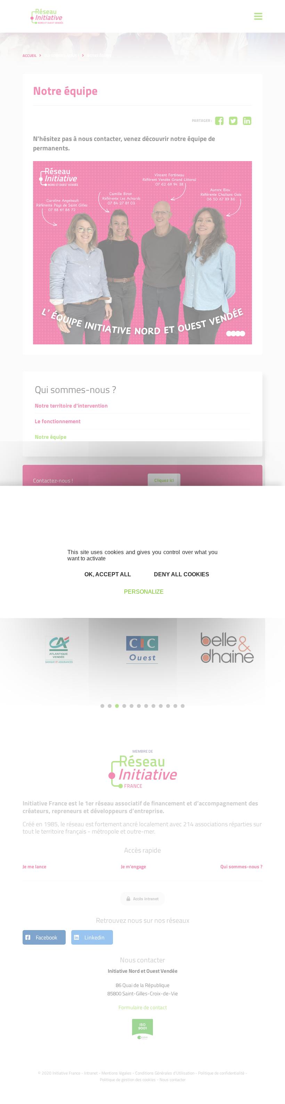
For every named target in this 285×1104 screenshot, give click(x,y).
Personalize (144, 592)
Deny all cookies (181, 574)
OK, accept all (107, 574)
